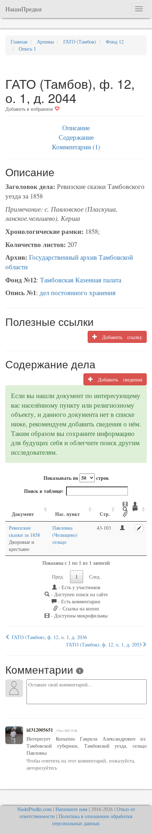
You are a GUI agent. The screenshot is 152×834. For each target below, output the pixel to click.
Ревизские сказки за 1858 (24, 531)
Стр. (105, 514)
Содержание (76, 137)
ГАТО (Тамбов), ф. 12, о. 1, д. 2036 (48, 637)
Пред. (58, 576)
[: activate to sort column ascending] (131, 509)
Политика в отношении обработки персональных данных (92, 820)
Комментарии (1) (76, 146)
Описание (76, 127)
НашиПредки (23, 9)
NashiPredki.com (34, 809)
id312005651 (40, 730)
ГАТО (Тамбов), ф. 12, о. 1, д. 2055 (104, 644)
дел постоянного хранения (78, 292)
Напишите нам (71, 809)
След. (95, 576)
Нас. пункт (67, 514)
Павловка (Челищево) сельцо (64, 534)
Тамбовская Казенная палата (80, 279)
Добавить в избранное (29, 108)
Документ (23, 514)
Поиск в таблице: (44, 491)
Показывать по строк (76, 478)
